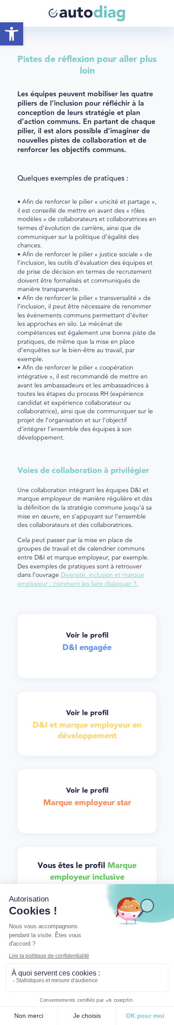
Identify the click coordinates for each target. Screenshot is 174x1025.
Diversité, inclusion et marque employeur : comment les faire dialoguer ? (80, 579)
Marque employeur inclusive (93, 871)
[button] (11, 33)
